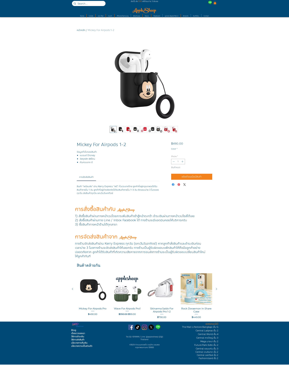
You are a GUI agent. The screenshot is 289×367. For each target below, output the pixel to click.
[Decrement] (173, 161)
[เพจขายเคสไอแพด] (131, 327)
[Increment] (183, 161)
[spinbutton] (178, 161)
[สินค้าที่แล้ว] (72, 289)
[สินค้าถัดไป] (216, 289)
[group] (144, 296)
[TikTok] (137, 327)
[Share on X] (184, 184)
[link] (86, 177)
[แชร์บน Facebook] (173, 184)
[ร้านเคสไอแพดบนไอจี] (144, 327)
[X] (151, 327)
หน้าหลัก (81, 30)
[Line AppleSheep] (158, 327)
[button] (215, 2)
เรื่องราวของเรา (78, 333)
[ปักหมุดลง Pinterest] (179, 184)
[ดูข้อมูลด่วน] (93, 289)
